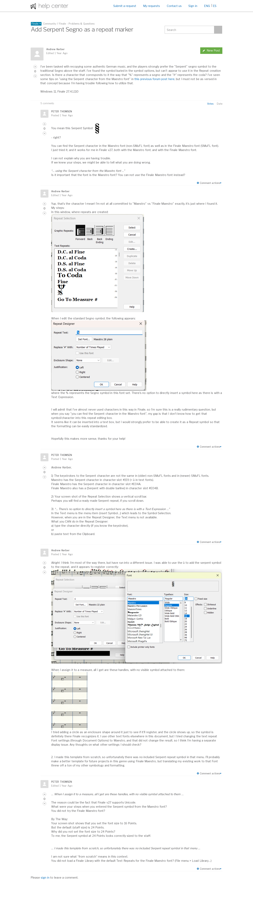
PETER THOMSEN (61, 111)
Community (49, 23)
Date (219, 103)
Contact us (174, 6)
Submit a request (124, 6)
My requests (151, 6)
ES (214, 6)
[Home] (49, 6)
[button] (35, 67)
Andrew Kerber (55, 49)
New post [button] (213, 50)
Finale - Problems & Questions (76, 23)
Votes (210, 103)
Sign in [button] (192, 6)
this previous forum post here (154, 79)
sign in (45, 877)
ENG (207, 6)
